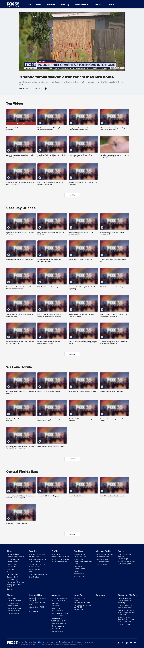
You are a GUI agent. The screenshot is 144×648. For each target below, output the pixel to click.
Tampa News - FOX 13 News (37, 603)
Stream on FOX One (127, 595)
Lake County (11, 567)
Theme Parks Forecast (37, 564)
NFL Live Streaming (124, 598)
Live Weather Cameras (37, 554)
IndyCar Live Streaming (126, 610)
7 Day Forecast (34, 562)
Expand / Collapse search (135, 4)
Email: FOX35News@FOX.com (82, 602)
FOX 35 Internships (57, 611)
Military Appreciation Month (14, 585)
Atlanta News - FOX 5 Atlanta (36, 608)
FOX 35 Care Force (80, 557)
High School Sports (124, 564)
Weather (33, 551)
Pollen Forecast (34, 569)
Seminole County (13, 577)
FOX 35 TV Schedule (14, 601)
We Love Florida (79, 554)
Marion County (12, 569)
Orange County (12, 572)
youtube (131, 642)
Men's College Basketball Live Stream (126, 614)
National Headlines (13, 559)
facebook (118, 642)
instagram (127, 642)
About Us (55, 595)
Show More (72, 195)
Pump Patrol (55, 554)
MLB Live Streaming (125, 605)
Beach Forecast (34, 567)
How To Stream (12, 598)
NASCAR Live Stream (125, 608)
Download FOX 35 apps (59, 616)
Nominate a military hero (15, 582)
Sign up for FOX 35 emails (60, 613)
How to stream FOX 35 (59, 598)
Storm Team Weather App (38, 574)
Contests (100, 595)
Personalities (55, 606)
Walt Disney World (102, 559)
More (111, 4)
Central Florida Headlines (15, 557)
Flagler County (12, 564)
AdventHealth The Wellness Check (83, 563)
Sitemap (10, 589)
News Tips (78, 595)
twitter (122, 642)
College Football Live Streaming (125, 602)
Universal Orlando (102, 564)
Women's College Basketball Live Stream (126, 618)
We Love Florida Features (104, 554)
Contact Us (55, 603)
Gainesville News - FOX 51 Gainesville (38, 599)
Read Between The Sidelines (124, 555)
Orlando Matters (12, 606)
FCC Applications (57, 631)
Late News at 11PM (14, 608)
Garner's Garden (79, 569)
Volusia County (12, 579)
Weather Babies (79, 559)
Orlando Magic (123, 559)
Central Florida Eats (13, 613)
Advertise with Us (57, 618)
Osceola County (12, 574)
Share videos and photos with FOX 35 (82, 606)
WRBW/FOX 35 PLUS (58, 623)
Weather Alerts (34, 557)
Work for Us (55, 608)
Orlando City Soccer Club (126, 561)
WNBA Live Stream (124, 622)
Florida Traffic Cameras (59, 562)
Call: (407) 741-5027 (80, 598)
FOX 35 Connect (79, 609)
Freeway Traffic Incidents (60, 559)
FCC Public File (56, 628)
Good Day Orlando (13, 603)
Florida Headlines (13, 554)
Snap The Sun (34, 577)
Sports (121, 551)
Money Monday (79, 576)
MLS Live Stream (124, 624)
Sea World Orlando (102, 562)
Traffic (54, 551)
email (135, 642)
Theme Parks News (102, 557)
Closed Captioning (57, 626)
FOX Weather (33, 572)
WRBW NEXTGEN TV (58, 621)
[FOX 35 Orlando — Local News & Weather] (14, 4)
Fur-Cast (76, 571)
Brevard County (12, 562)
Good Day (78, 551)
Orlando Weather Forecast (38, 559)
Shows (10, 595)
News (9, 551)
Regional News (36, 595)
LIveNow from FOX (13, 611)
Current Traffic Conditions (60, 557)
